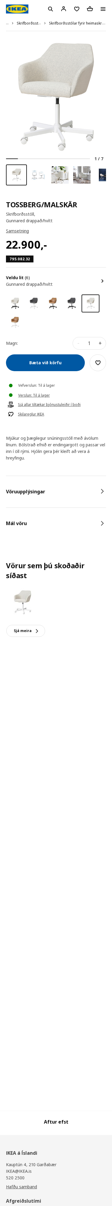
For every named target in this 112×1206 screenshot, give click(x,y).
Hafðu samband (21, 1187)
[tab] (56, 491)
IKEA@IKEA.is (19, 1171)
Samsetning (17, 231)
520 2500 (15, 1178)
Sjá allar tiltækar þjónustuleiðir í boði (49, 404)
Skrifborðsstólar (31, 23)
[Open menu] (103, 9)
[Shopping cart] (90, 9)
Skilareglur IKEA (31, 414)
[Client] (64, 9)
